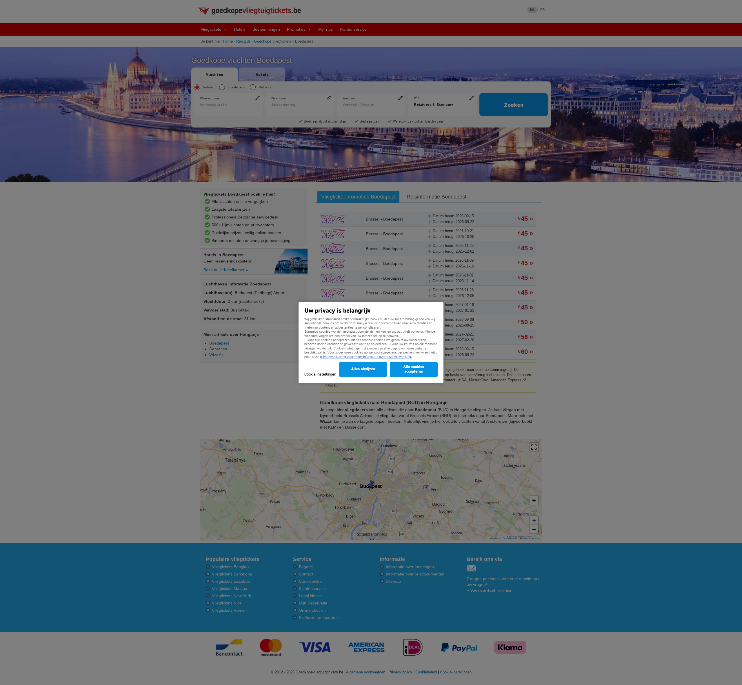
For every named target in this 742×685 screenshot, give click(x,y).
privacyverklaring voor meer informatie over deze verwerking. (366, 357)
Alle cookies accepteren (413, 369)
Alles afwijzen (363, 369)
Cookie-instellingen (320, 374)
